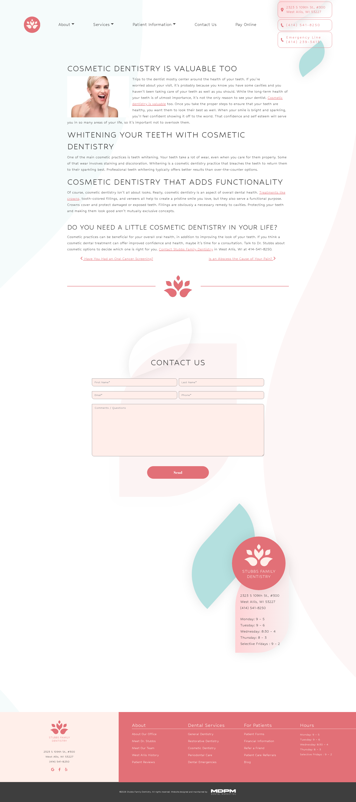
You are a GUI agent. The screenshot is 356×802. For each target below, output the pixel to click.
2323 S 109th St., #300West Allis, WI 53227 (305, 9)
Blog (247, 762)
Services (101, 24)
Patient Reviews (143, 762)
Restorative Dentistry (203, 741)
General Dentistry (200, 734)
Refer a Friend (254, 748)
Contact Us (205, 24)
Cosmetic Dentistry (202, 748)
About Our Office (144, 734)
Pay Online (245, 24)
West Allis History (145, 755)
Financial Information (259, 741)
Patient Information (152, 24)
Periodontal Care (200, 755)
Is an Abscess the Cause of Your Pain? (241, 259)
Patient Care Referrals (260, 755)
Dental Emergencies (202, 762)
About (64, 24)
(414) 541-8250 (303, 25)
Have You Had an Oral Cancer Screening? (118, 259)
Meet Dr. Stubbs (144, 741)
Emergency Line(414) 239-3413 (303, 39)
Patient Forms (254, 734)
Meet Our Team (143, 748)
